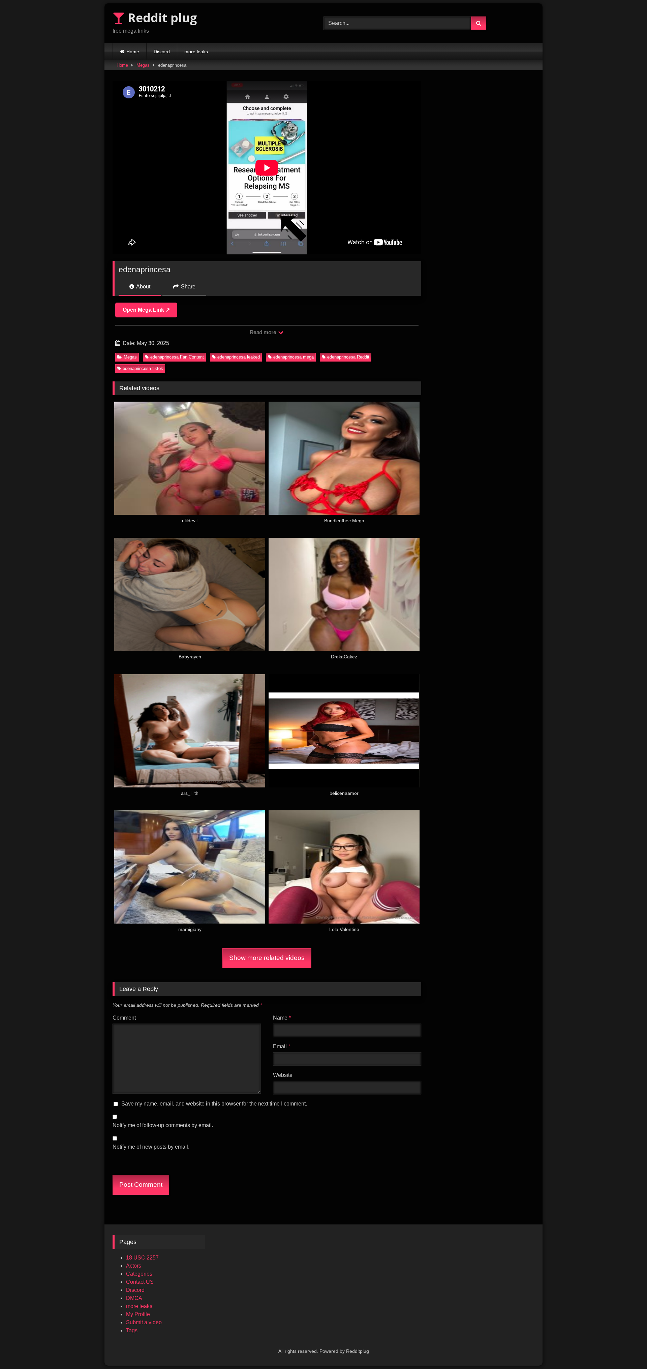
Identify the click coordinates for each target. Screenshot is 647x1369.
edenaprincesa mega (293, 357)
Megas (143, 65)
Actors (133, 1266)
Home (132, 51)
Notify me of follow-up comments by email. (163, 1125)
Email (281, 1046)
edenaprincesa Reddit (348, 357)
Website (282, 1075)
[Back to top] (626, 1349)
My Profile (138, 1314)
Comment (124, 1018)
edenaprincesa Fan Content (177, 357)
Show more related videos (267, 957)
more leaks (196, 51)
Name (282, 1018)
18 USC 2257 (142, 1258)
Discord (162, 51)
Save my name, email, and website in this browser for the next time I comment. (214, 1104)
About (142, 286)
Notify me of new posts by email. (151, 1147)
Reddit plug (161, 17)
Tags (131, 1330)
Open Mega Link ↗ (146, 310)
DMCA (134, 1298)
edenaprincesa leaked (238, 357)
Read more (263, 332)
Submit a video (144, 1322)
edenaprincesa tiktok (143, 368)
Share (187, 286)
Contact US (140, 1282)
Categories (139, 1274)
